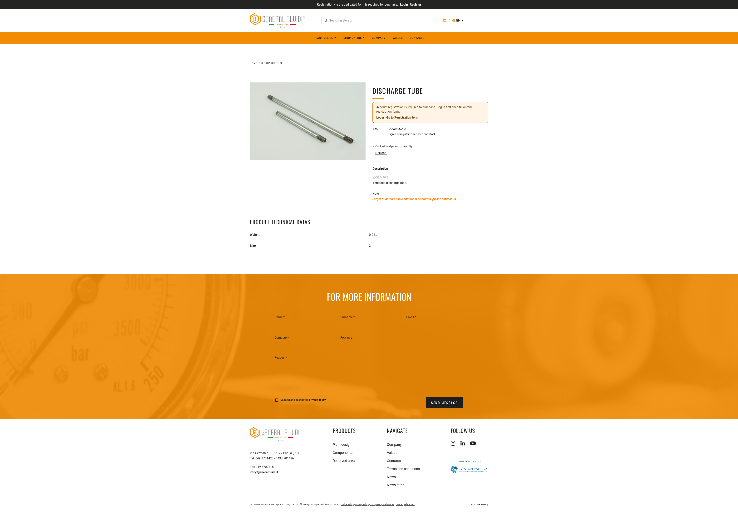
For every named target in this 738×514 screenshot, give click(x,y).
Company (378, 37)
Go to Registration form (402, 117)
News (391, 477)
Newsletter (395, 485)
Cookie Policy (347, 504)
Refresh (380, 153)
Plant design (323, 37)
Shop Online (352, 37)
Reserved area (344, 461)
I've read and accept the (303, 400)
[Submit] (325, 21)
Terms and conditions (403, 469)
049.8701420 (264, 458)
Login (404, 4)
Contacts (417, 37)
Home (253, 63)
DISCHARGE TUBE (272, 63)
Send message (444, 402)
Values (397, 37)
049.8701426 (285, 458)
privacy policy (317, 399)
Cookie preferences (405, 504)
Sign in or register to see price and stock (412, 134)
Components (342, 453)
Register (415, 4)
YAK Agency (482, 504)
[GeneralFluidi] (277, 20)
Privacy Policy (362, 504)
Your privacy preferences (382, 504)
